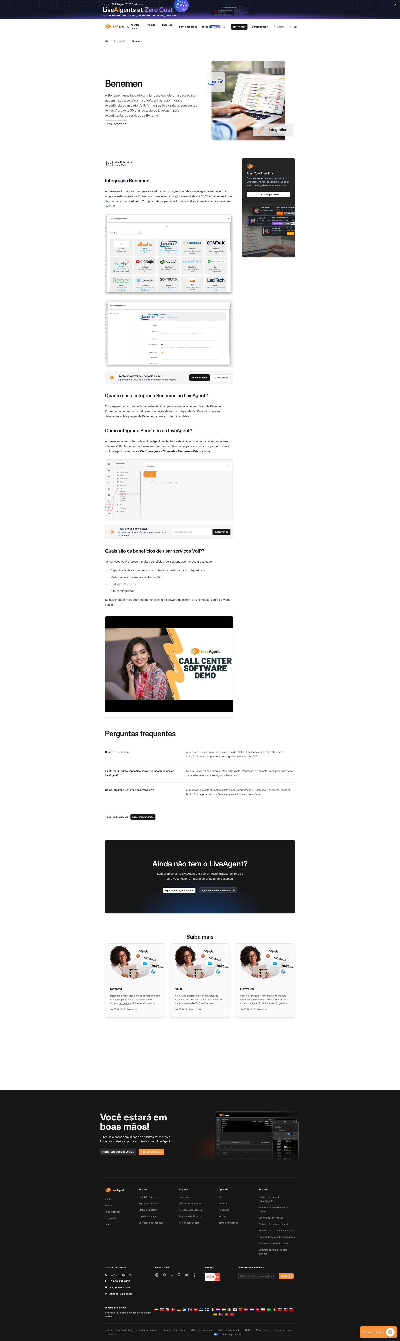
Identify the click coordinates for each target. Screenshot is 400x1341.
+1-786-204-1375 (119, 1287)
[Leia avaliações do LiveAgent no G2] (212, 1277)
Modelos (223, 1216)
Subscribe (286, 1276)
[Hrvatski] (218, 1309)
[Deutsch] (179, 1309)
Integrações (120, 41)
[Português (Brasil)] (269, 1309)
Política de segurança (201, 1330)
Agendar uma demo (151, 1151)
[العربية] (156, 1309)
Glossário (223, 1203)
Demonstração (260, 26)
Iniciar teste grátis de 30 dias (118, 1151)
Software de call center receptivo (276, 1230)
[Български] (162, 1309)
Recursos (167, 24)
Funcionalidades (113, 1211)
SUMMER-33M (119, 15)
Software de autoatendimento (274, 1224)
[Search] (225, 27)
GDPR (248, 1330)
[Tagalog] (221, 1314)
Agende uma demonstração (216, 890)
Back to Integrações (117, 817)
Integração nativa (116, 123)
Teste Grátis (239, 26)
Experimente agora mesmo (179, 890)
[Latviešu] (246, 1309)
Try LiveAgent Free (268, 194)
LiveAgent (151, 100)
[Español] (196, 1309)
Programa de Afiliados (190, 1216)
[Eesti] (201, 1309)
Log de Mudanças (148, 1216)
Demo (108, 1199)
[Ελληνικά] (184, 1309)
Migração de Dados (149, 1203)
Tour (107, 1224)
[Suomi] (207, 1309)
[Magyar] (224, 1309)
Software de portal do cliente (273, 1243)
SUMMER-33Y (148, 15)
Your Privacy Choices (230, 1334)
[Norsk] (257, 1309)
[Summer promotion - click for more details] (200, 9)
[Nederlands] (252, 1309)
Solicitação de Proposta (151, 1222)
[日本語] (235, 1309)
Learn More (120, 165)
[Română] (274, 1309)
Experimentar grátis (143, 817)
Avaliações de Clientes (190, 1209)
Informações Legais (189, 1222)
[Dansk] (173, 1309)
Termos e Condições (174, 1330)
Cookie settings (283, 1330)
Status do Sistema (148, 1209)
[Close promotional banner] (395, 5)
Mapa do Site (263, 1330)
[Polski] (263, 1309)
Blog (221, 1197)
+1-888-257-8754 (119, 1281)
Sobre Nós (184, 1197)
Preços (108, 1205)
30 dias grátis (220, 377)
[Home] (106, 41)
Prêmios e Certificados (190, 1203)
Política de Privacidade (228, 1330)
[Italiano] (229, 1309)
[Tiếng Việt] (226, 1314)
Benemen (137, 41)
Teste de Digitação (228, 1222)
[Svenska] (215, 1314)
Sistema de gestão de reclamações (277, 1237)
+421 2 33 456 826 (120, 1275)
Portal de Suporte (148, 1197)
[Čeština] (167, 1309)
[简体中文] (232, 1314)
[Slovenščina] (291, 1309)
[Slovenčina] (286, 1309)
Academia (224, 1209)
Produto (151, 24)
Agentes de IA (134, 26)
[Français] (212, 1309)
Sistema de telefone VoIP (271, 1217)
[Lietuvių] (240, 1309)
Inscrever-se (221, 531)
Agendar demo (200, 377)
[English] (190, 1309)
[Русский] (280, 1309)
